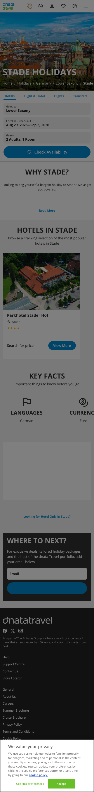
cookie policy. (38, 775)
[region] (47, 766)
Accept (61, 784)
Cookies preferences (30, 784)
